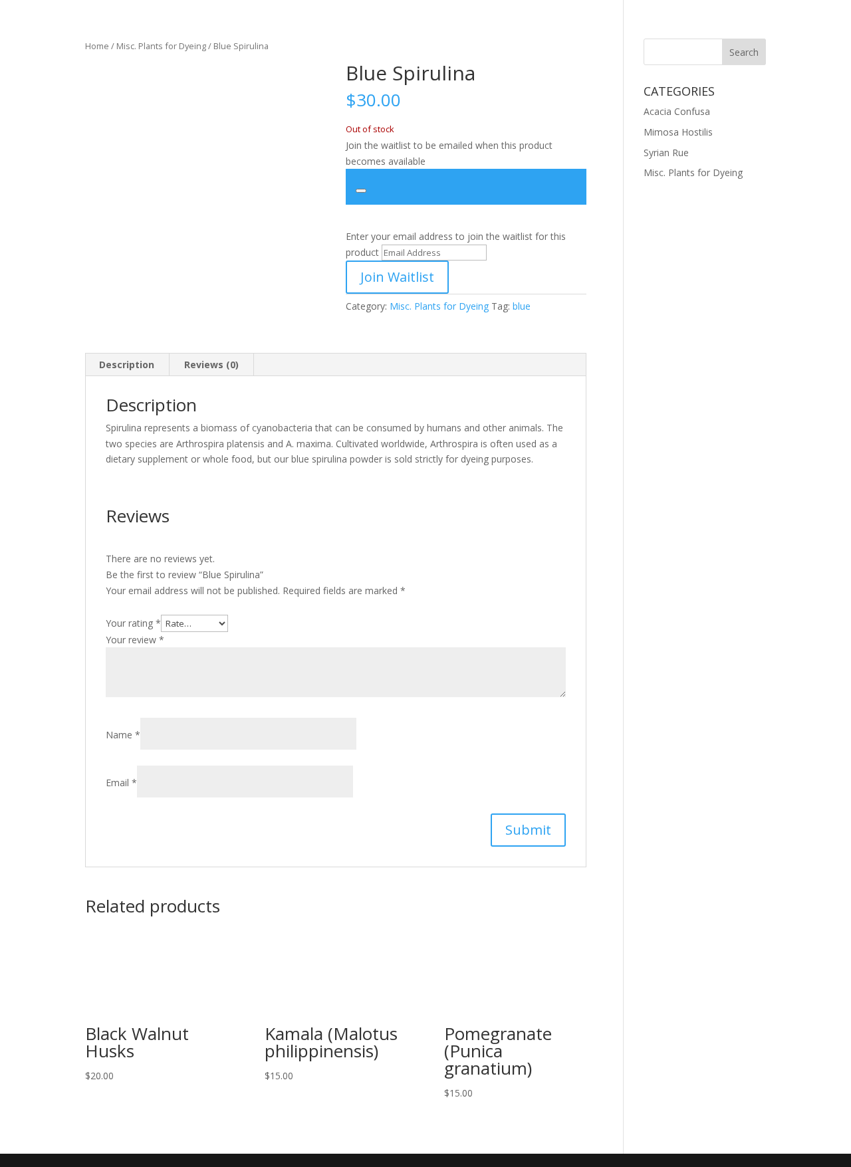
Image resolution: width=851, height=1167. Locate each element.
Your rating (133, 623)
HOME (169, 27)
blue (522, 306)
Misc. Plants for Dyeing (439, 306)
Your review (135, 639)
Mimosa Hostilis (678, 132)
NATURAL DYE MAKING (309, 27)
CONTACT (597, 27)
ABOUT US (532, 27)
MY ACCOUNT (410, 27)
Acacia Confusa (677, 111)
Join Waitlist (397, 277)
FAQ (468, 27)
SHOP (212, 27)
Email (121, 782)
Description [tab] (126, 364)
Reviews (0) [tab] (211, 364)
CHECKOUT (663, 27)
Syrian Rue (666, 152)
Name (123, 734)
